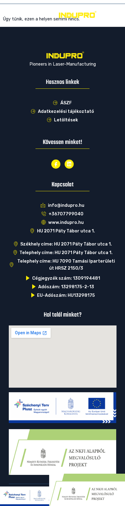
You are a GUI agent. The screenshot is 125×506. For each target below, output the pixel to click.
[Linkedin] (69, 164)
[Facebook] (55, 164)
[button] (12, 14)
